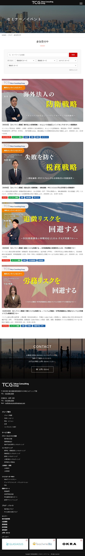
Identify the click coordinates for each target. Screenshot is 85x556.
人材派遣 (7, 471)
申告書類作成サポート (10, 497)
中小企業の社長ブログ (10, 512)
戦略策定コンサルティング (12, 453)
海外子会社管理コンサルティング (14, 444)
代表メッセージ (9, 418)
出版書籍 (4, 521)
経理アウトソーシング (10, 500)
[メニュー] (81, 3)
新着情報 (4, 524)
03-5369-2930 (9, 394)
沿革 (5, 424)
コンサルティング (7, 448)
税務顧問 (7, 491)
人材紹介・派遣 (6, 465)
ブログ (10, 35)
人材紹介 (7, 468)
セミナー (4, 516)
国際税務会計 (8, 441)
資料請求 (4, 530)
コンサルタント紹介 (10, 427)
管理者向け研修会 (9, 462)
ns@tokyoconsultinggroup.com (15, 403)
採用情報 (4, 527)
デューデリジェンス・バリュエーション (16, 482)
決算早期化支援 (9, 494)
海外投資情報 (6, 519)
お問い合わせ (44, 369)
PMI (5, 485)
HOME (4, 35)
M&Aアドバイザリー (10, 479)
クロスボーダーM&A (8, 476)
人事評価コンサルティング (12, 459)
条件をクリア (73, 70)
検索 (73, 55)
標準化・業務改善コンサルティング (14, 450)
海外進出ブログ (9, 509)
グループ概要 (8, 415)
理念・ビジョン (9, 421)
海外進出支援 (8, 439)
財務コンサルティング (10, 456)
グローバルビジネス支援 (9, 436)
